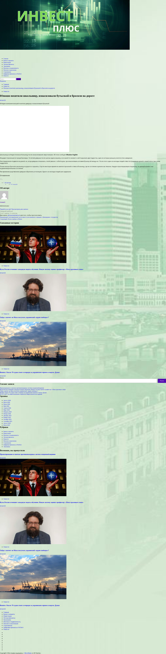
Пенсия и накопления (9, 70)
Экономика (6, 66)
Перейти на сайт (5, 209)
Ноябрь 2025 (7, 417)
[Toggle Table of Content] (1, 179)
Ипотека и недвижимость (11, 68)
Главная (5, 58)
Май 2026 (6, 406)
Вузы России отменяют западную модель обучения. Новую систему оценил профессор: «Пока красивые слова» (41, 269)
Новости (6, 75)
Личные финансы (8, 64)
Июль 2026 (6, 402)
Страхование (7, 72)
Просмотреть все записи (19, 209)
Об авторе (8, 183)
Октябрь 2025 (7, 419)
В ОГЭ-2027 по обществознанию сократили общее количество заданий (21, 394)
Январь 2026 (7, 413)
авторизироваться (14, 215)
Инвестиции (7, 62)
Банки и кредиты (8, 60)
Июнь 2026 (6, 404)
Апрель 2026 (7, 408)
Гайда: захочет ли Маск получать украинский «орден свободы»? (24, 317)
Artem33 (3, 100)
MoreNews (28, 653)
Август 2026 (7, 400)
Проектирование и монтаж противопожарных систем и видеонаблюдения (22, 388)
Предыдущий (29, 217)
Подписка (3, 81)
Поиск (2, 378)
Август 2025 (7, 423)
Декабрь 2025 (7, 415)
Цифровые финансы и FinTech (12, 74)
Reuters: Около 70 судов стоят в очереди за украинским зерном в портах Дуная (29, 372)
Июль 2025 (6, 425)
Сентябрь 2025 (7, 421)
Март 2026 (6, 410)
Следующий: (11, 219)
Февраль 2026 (7, 412)
